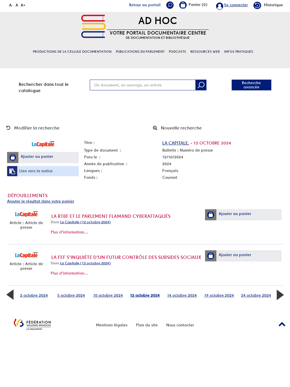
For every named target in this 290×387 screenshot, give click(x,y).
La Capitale (175, 143)
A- (11, 5)
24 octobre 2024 (256, 295)
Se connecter (236, 5)
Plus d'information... (69, 232)
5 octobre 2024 (71, 295)
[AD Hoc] (93, 26)
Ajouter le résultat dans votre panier (40, 201)
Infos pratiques (238, 52)
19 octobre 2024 (219, 295)
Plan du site (147, 325)
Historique (273, 5)
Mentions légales (111, 325)
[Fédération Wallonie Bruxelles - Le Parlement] (32, 324)
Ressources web (205, 52)
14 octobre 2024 (182, 295)
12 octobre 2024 (145, 295)
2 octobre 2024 (34, 295)
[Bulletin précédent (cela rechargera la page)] (10, 294)
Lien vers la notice (36, 171)
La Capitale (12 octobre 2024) (85, 222)
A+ (23, 5)
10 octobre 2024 (108, 295)
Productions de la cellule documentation (72, 52)
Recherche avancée (251, 84)
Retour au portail (145, 5)
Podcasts (177, 52)
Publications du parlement (140, 52)
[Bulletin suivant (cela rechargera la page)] (280, 294)
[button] (12, 157)
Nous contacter (180, 325)
